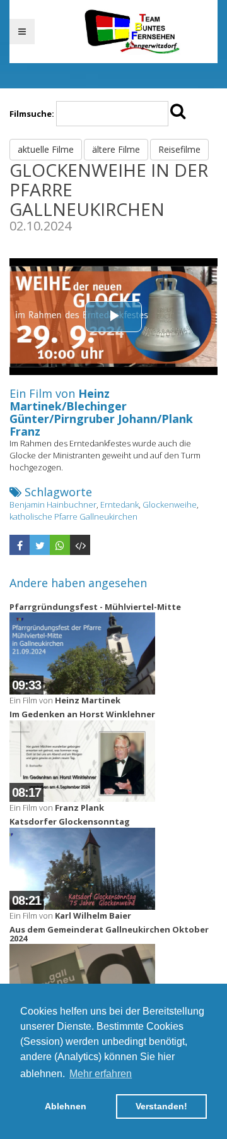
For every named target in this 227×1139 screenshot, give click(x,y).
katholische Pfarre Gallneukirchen (73, 516)
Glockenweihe (170, 504)
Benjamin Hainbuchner (52, 504)
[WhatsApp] (60, 545)
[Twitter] (40, 545)
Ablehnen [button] (65, 1106)
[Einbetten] (80, 545)
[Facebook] (19, 545)
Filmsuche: (31, 113)
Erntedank (119, 504)
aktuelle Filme (46, 149)
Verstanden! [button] (161, 1106)
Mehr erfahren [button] (100, 1073)
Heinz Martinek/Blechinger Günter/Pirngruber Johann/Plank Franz (101, 412)
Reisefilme (179, 149)
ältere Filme (116, 149)
